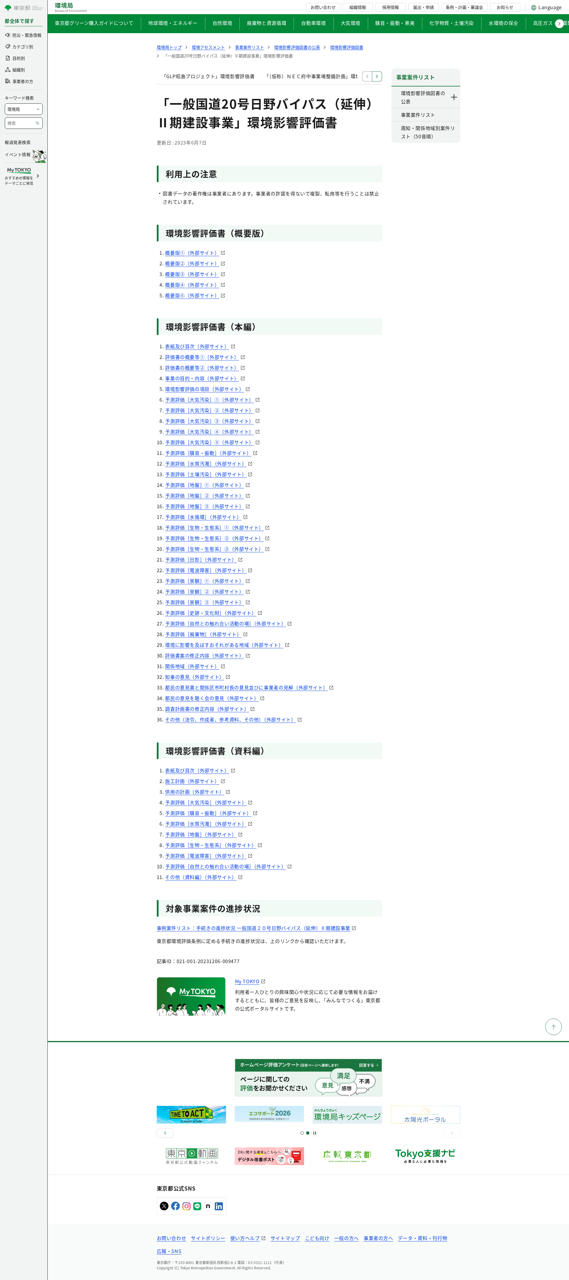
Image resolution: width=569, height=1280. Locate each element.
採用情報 (390, 7)
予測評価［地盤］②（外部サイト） (204, 495)
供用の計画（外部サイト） (194, 791)
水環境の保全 (503, 22)
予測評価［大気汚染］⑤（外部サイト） (209, 442)
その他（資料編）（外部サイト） (201, 876)
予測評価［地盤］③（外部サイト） (204, 506)
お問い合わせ (323, 7)
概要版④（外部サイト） (192, 284)
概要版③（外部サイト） (192, 274)
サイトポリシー (208, 1237)
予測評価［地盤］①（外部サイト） (204, 484)
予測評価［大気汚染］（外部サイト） (206, 802)
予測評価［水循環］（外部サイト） (203, 516)
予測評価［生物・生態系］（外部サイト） (210, 844)
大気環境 (351, 22)
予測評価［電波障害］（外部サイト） (206, 570)
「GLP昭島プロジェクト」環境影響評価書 (208, 76)
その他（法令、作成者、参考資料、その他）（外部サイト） (230, 719)
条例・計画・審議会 (464, 7)
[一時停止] (315, 1133)
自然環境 (222, 22)
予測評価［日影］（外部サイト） (201, 559)
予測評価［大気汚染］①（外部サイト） (209, 399)
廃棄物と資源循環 (266, 22)
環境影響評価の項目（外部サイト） (204, 388)
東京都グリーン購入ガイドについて (94, 22)
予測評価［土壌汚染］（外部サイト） (206, 474)
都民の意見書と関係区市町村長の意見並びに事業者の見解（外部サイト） (246, 687)
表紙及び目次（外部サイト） (197, 346)
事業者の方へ (378, 1237)
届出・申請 (423, 7)
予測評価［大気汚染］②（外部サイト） (209, 410)
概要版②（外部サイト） (192, 263)
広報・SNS (169, 1251)
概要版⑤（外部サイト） (192, 295)
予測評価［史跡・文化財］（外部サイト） (210, 612)
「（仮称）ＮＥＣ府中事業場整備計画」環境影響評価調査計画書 (334, 76)
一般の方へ (346, 1237)
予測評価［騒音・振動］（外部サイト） (208, 452)
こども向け (317, 1237)
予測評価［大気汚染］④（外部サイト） (209, 431)
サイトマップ (285, 1237)
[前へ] (165, 1133)
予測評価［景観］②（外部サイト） (204, 591)
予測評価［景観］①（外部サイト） (204, 580)
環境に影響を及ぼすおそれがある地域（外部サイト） (224, 644)
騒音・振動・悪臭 (395, 22)
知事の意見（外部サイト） (194, 676)
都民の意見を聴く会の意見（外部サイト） (212, 698)
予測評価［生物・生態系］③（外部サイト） (214, 548)
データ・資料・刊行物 (422, 1237)
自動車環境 (313, 22)
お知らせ (505, 7)
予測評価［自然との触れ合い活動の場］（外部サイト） (225, 623)
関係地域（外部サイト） (192, 666)
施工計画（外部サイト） (192, 781)
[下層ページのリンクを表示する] (454, 97)
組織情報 (357, 7)
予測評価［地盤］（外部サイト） (201, 834)
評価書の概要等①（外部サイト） (202, 356)
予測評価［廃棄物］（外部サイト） (203, 634)
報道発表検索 (18, 142)
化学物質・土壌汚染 (451, 22)
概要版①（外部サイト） (192, 252)
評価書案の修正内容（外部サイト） (204, 655)
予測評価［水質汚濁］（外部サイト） (206, 463)
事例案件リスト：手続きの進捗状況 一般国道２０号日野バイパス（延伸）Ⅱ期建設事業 (254, 927)
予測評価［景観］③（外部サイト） (204, 602)
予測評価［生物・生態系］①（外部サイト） (214, 527)
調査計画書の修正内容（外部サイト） (207, 708)
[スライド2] (307, 1133)
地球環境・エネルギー (172, 22)
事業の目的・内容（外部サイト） (202, 378)
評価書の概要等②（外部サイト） (202, 367)
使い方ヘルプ (245, 1237)
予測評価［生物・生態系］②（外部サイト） (214, 538)
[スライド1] (302, 1133)
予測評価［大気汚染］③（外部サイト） (209, 420)
